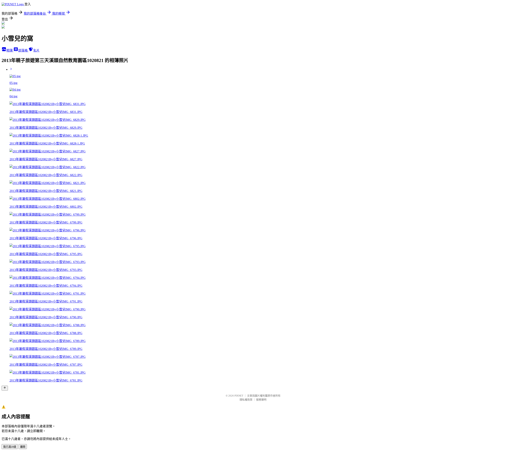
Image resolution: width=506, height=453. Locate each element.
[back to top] (5, 388)
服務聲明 (261, 399)
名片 (36, 50)
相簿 (9, 50)
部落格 (23, 50)
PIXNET (238, 395)
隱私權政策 (246, 399)
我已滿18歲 (9, 446)
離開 (22, 446)
